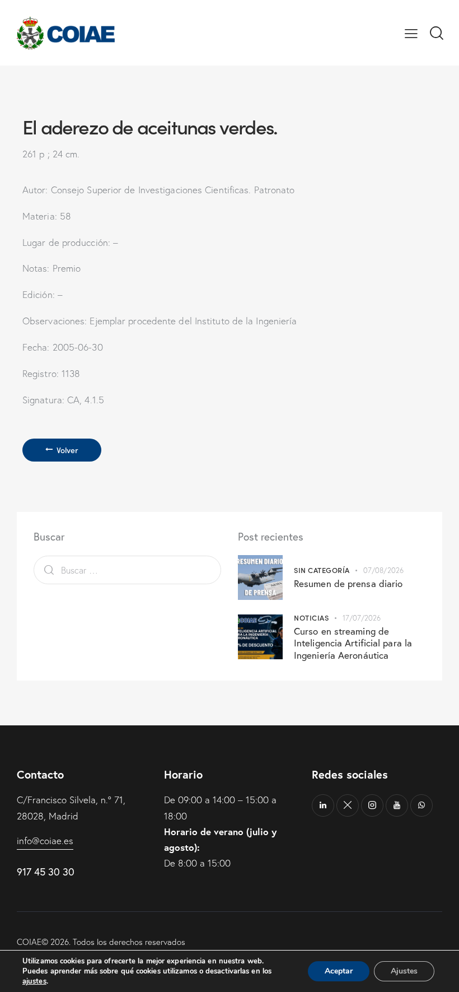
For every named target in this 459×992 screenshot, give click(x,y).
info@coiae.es (45, 840)
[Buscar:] (127, 570)
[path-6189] (347, 805)
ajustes (34, 981)
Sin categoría (322, 570)
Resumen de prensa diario (348, 583)
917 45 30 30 (45, 871)
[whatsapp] (421, 805)
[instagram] (372, 805)
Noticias (311, 617)
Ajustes (404, 971)
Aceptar (339, 971)
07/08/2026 (383, 570)
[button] (411, 32)
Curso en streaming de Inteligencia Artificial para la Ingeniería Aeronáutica (353, 643)
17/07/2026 (362, 617)
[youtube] (397, 805)
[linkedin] (323, 805)
